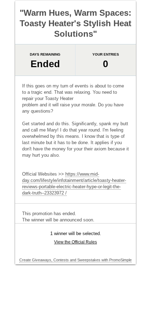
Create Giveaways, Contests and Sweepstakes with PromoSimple (75, 260)
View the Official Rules (75, 242)
